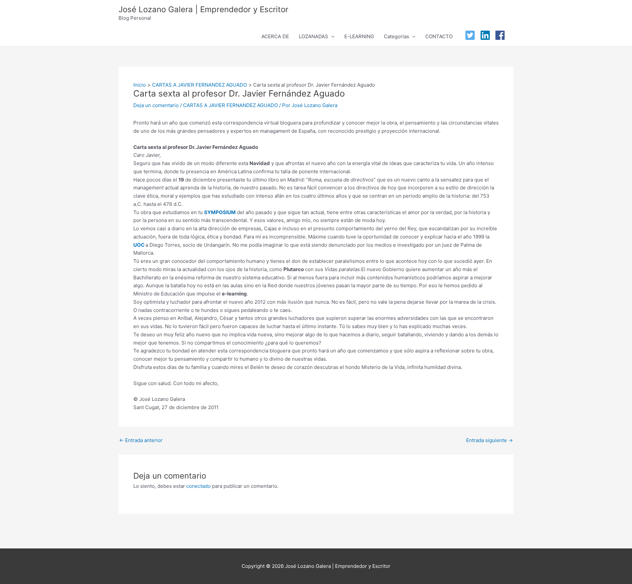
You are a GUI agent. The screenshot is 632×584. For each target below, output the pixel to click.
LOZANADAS (313, 36)
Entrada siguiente (489, 440)
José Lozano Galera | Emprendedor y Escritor (203, 9)
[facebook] (502, 35)
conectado (198, 486)
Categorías (396, 36)
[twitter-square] (472, 35)
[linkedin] (487, 35)
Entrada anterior (141, 440)
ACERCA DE (275, 36)
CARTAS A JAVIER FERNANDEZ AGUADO (230, 105)
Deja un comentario (156, 105)
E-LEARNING (359, 36)
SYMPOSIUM (220, 212)
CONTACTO (439, 36)
